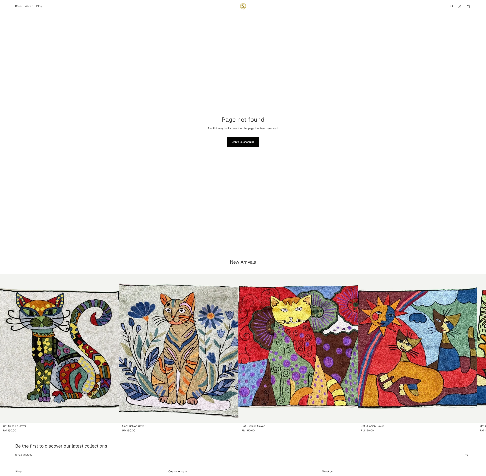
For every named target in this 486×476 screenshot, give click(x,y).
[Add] (113, 416)
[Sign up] (467, 455)
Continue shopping (243, 142)
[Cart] (468, 6)
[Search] (452, 6)
